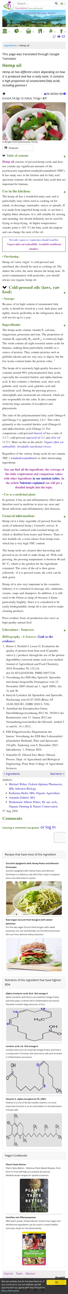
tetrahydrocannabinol (23, 458)
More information (10, 1290)
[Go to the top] (65, 156)
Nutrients (56, 774)
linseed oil (40, 433)
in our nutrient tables (46, 478)
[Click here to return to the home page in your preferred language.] (8, 10)
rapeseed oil (33, 437)
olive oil (55, 437)
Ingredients (10, 45)
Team (19, 1273)
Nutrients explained (32, 483)
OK (56, 1282)
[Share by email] (63, 36)
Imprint (8, 1273)
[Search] (56, 3)
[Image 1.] (34, 126)
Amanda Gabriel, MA (22, 797)
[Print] (59, 36)
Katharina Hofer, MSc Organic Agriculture (34, 793)
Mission (30, 1273)
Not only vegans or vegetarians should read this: (34, 244)
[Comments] (54, 36)
